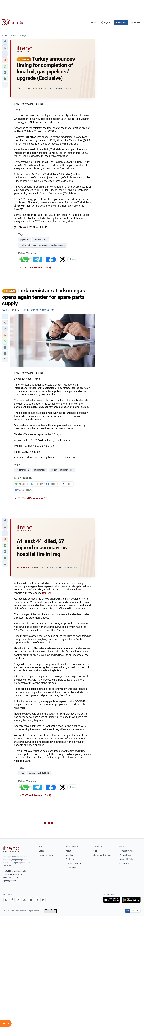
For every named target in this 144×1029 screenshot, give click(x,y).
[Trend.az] (12, 22)
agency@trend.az (10, 881)
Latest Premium (46, 855)
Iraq (22, 773)
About (68, 851)
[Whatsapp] (5, 899)
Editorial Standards (74, 863)
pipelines (24, 239)
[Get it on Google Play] (131, 900)
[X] (18, 899)
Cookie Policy (125, 863)
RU (138, 911)
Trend (59, 122)
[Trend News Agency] (11, 848)
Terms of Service (126, 851)
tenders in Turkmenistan (62, 470)
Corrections (71, 867)
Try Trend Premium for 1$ (36, 267)
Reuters (46, 592)
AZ (133, 911)
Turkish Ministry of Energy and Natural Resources (42, 245)
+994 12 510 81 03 (10, 877)
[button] (5, 41)
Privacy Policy (125, 855)
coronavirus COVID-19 (39, 773)
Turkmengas (39, 470)
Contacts (70, 859)
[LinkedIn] (36, 899)
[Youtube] (24, 899)
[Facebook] (12, 899)
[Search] (85, 22)
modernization (40, 239)
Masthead (70, 855)
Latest (41, 851)
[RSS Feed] (43, 899)
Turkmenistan (22, 470)
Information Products (102, 855)
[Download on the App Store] (111, 900)
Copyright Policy (126, 859)
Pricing (96, 851)
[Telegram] (30, 899)
